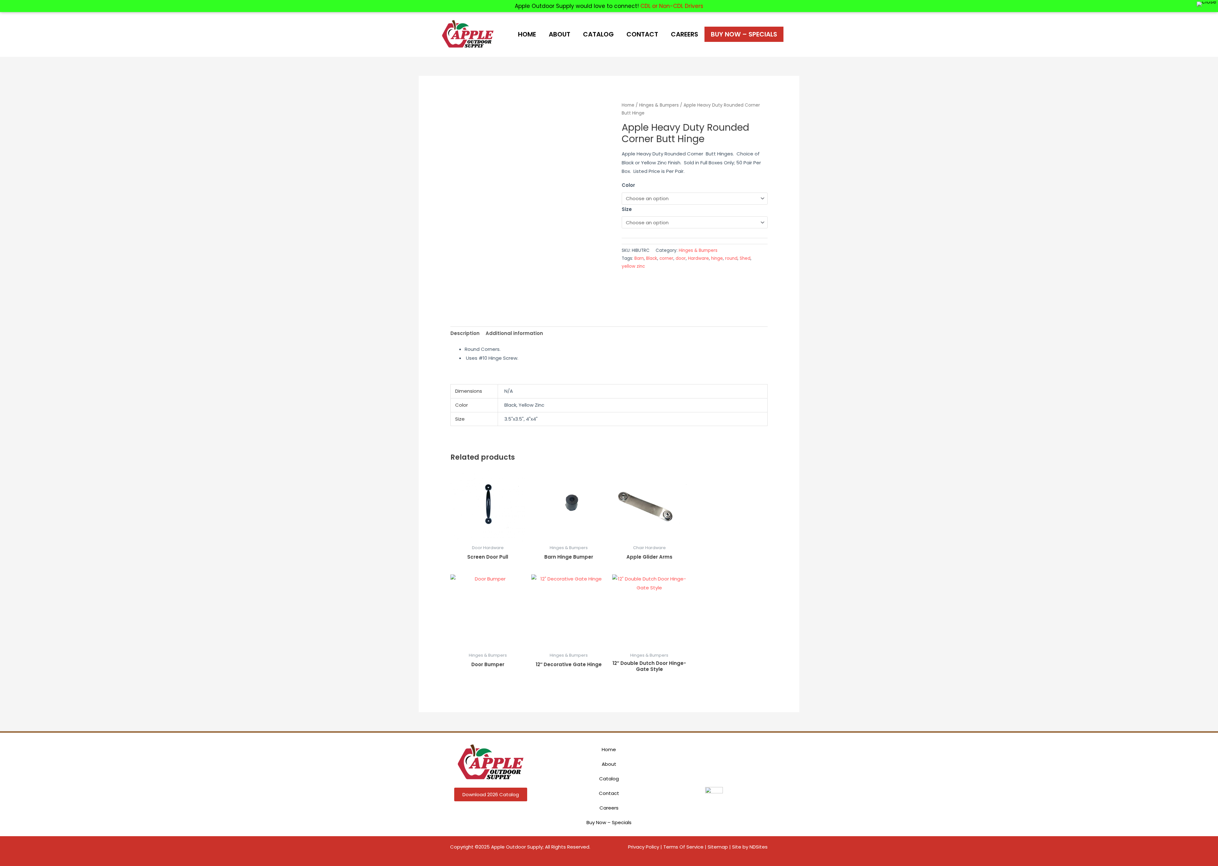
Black (651, 258)
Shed (745, 258)
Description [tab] (465, 333)
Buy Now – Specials (744, 34)
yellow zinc (633, 266)
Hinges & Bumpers (659, 105)
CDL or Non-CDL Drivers (671, 6)
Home (527, 34)
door (681, 258)
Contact (642, 34)
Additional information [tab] (514, 333)
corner (666, 258)
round (731, 258)
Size (627, 209)
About (559, 34)
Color (628, 185)
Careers (684, 34)
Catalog (598, 34)
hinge (717, 258)
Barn (639, 258)
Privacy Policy (643, 846)
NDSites (759, 846)
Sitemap (718, 846)
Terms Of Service (683, 846)
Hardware (698, 258)
